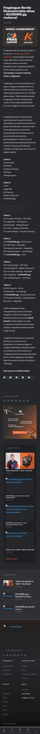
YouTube (6, 702)
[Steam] (24, 401)
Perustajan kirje (8, 666)
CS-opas (25, 678)
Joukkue (25, 666)
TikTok (5, 698)
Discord (5, 714)
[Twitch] (20, 401)
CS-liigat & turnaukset (29, 674)
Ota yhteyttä (7, 674)
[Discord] (27, 401)
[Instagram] (8, 401)
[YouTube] (16, 401)
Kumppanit (6, 670)
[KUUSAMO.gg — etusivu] (14, 636)
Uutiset (24, 670)
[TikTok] (12, 401)
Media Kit (25, 689)
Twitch (5, 706)
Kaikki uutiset (11, 559)
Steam (5, 710)
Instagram (6, 694)
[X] (4, 401)
